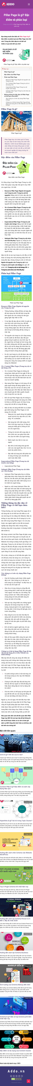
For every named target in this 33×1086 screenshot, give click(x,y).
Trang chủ (6, 24)
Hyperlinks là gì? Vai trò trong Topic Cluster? (16, 821)
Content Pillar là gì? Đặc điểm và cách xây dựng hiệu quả (15, 787)
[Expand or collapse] (30, 69)
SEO (11, 24)
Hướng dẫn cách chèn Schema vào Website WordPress (16, 853)
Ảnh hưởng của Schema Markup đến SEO (15, 985)
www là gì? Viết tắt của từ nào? (11, 755)
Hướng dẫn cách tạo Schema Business (14, 953)
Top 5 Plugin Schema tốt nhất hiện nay (14, 887)
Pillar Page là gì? (25, 36)
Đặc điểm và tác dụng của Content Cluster (15, 1051)
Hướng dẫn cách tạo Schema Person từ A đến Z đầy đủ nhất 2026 (15, 919)
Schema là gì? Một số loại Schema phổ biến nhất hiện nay (15, 1017)
